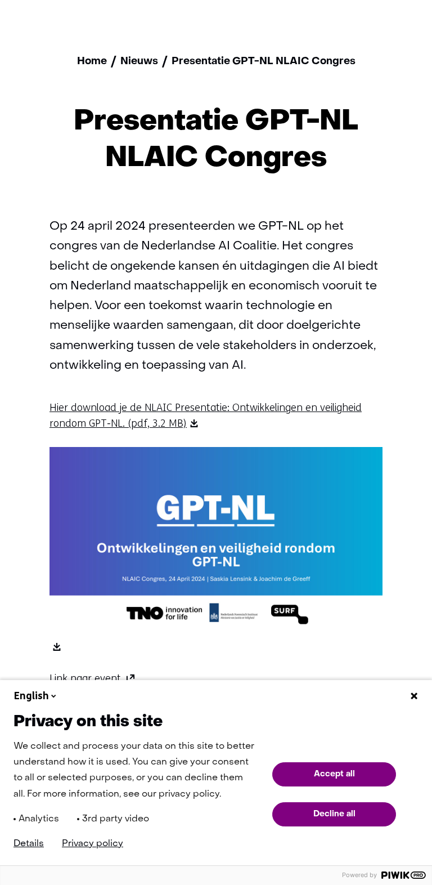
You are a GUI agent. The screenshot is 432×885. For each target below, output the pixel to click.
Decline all (334, 814)
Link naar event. (93, 678)
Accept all (334, 774)
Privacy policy (92, 843)
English (31, 696)
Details (29, 843)
